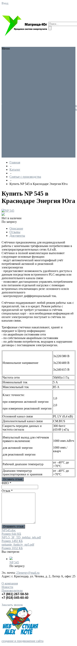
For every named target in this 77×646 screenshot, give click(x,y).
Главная (14, 162)
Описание (16, 228)
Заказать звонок (12, 605)
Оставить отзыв (12, 479)
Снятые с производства (11, 103)
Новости (7, 587)
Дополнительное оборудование (13, 89)
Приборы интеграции (10, 96)
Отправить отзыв (13, 526)
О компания (10, 583)
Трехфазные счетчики (10, 75)
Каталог (14, 169)
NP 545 (14, 562)
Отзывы (14, 232)
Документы (17, 235)
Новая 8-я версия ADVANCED (13, 61)
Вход (5, 3)
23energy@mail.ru (27, 572)
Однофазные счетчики (10, 68)
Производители (12, 590)
